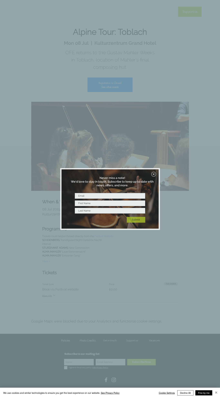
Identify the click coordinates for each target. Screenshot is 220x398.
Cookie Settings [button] (167, 392)
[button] (153, 174)
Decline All (185, 392)
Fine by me (204, 392)
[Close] (216, 392)
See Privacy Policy (110, 392)
